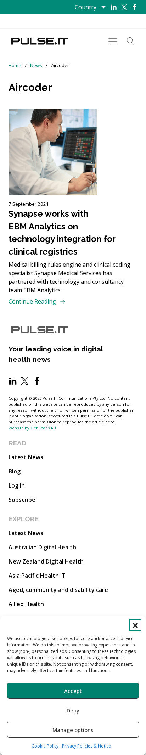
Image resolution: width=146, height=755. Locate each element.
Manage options (73, 729)
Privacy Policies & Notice (86, 746)
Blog (15, 471)
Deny (73, 710)
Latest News (26, 457)
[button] (135, 624)
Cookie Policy (45, 746)
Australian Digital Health (42, 547)
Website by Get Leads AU (32, 428)
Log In (17, 485)
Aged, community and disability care (58, 590)
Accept (73, 690)
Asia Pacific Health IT (37, 575)
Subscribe (22, 500)
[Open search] (131, 41)
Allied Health (26, 604)
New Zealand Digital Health (46, 561)
